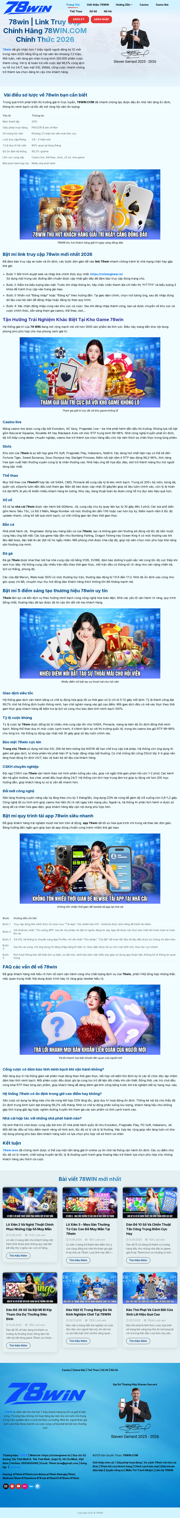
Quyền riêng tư (115, 1470)
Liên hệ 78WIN (164, 1470)
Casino (144, 4)
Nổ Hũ (108, 11)
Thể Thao (76, 11)
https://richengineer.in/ (56, 1455)
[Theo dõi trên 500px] (31, 1486)
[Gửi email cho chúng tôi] (6, 1486)
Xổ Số (93, 11)
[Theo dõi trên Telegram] (37, 1486)
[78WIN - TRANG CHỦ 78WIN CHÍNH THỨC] (32, 8)
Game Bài (162, 4)
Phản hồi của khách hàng (116, 1466)
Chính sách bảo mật (146, 1466)
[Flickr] (25, 1486)
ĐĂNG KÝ (78, 19)
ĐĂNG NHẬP (101, 19)
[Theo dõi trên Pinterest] (12, 1486)
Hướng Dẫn (123, 4)
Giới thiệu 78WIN (98, 4)
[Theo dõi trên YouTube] (18, 1486)
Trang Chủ (73, 4)
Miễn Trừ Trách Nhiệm (139, 1470)
